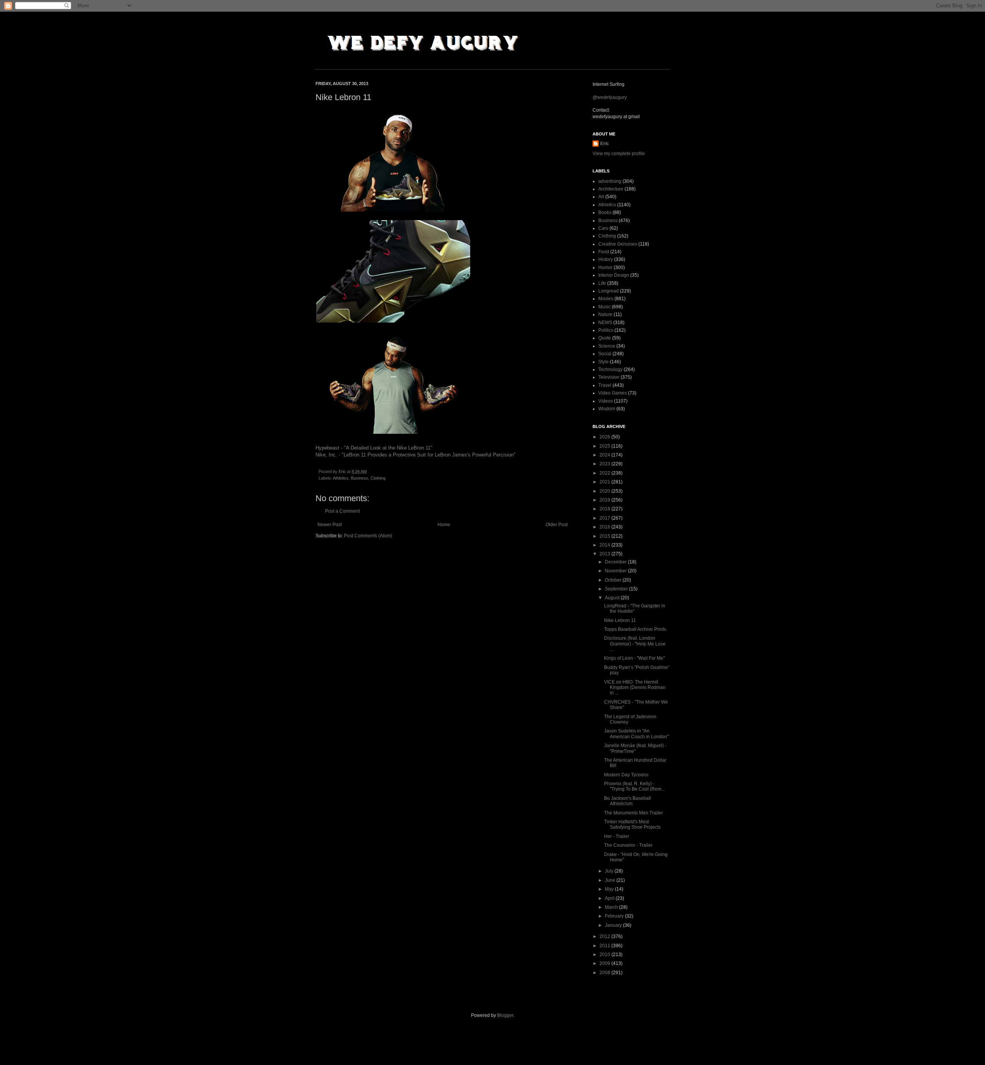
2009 (605, 963)
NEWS (605, 322)
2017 (605, 518)
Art (601, 196)
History (605, 259)
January (614, 925)
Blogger (505, 1015)
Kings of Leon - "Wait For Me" (634, 658)
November (616, 570)
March (612, 907)
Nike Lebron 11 (620, 620)
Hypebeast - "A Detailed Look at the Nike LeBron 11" (374, 448)
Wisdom (606, 408)
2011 (605, 945)
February (615, 916)
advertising (609, 181)
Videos (605, 401)
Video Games (612, 393)
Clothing (378, 478)
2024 (605, 455)
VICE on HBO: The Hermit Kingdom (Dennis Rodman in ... (635, 687)
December (616, 562)
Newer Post (329, 524)
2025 (605, 446)
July (609, 871)
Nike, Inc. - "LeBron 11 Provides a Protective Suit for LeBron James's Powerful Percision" (416, 455)
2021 (605, 482)
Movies (605, 298)
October (614, 580)
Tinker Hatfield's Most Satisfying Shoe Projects (632, 824)
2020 (605, 491)
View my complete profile (619, 153)
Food (603, 251)
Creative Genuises (617, 244)
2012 (605, 936)
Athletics (341, 478)
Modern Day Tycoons (626, 774)
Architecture (610, 189)
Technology (610, 369)
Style (603, 361)
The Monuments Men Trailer (633, 813)
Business (359, 478)
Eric (604, 143)
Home (443, 524)
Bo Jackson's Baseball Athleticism (627, 801)
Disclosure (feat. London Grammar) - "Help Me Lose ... (635, 643)
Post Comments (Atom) (368, 535)
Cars (603, 228)
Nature (605, 314)
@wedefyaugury (610, 97)
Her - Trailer (616, 836)
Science (606, 346)
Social (604, 353)
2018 (605, 509)
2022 (605, 473)
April (610, 898)
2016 (605, 527)
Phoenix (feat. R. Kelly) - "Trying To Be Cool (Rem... (634, 786)
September (617, 589)
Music (604, 306)
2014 (605, 545)
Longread (608, 291)
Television (608, 377)
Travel (604, 385)
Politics (605, 330)
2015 (605, 536)
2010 (605, 954)
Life (602, 283)
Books (604, 212)
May (610, 889)
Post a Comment (342, 511)
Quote (604, 338)
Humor (605, 267)
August (613, 597)
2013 (605, 554)
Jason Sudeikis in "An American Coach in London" (636, 733)
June (610, 880)
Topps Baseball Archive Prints (635, 629)
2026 (605, 437)
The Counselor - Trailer (628, 845)
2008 (605, 972)
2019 (605, 500)
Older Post (557, 524)
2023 (605, 463)
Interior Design (613, 275)
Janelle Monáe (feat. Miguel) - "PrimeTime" (635, 748)
